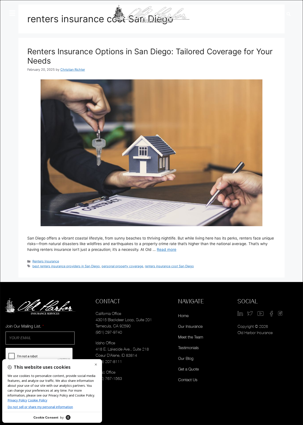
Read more (166, 249)
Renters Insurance (45, 261)
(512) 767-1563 (109, 378)
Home (183, 315)
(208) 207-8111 (109, 361)
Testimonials (188, 347)
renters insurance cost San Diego (169, 266)
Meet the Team (190, 337)
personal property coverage (122, 266)
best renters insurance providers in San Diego (66, 266)
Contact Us (187, 379)
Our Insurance (190, 326)
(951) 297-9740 (109, 332)
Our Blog (185, 358)
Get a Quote (188, 369)
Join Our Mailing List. (25, 326)
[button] (288, 14)
